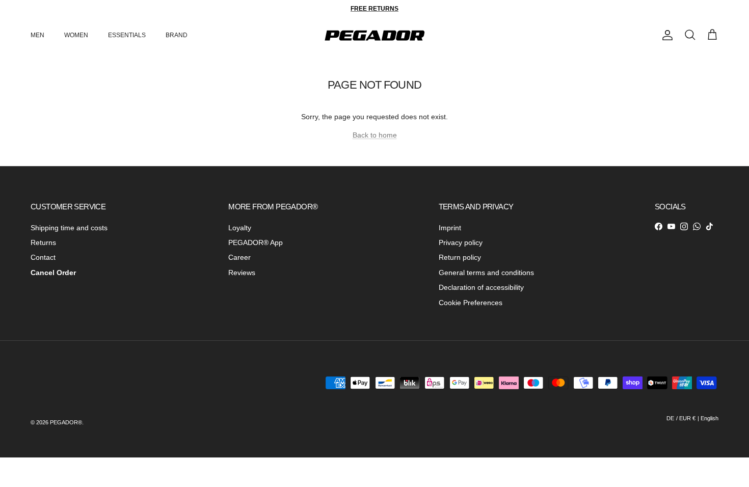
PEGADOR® (66, 422)
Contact (43, 257)
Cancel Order (53, 272)
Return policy (460, 257)
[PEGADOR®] (374, 35)
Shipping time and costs (69, 228)
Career (239, 257)
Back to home (375, 135)
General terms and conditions (486, 272)
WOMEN (76, 35)
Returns (43, 242)
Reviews (241, 272)
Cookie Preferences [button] (470, 303)
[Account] (665, 35)
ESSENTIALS (127, 35)
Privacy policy (461, 242)
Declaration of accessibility (481, 287)
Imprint (450, 228)
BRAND (177, 35)
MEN (37, 35)
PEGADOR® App (255, 242)
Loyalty (239, 228)
